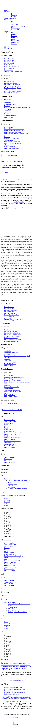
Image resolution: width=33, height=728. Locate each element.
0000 (6, 533)
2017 (6, 518)
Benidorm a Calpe (9, 60)
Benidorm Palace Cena (10, 83)
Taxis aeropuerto (12, 484)
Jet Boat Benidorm (9, 65)
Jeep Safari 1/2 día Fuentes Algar (13, 433)
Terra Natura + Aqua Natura (12, 114)
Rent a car (10, 485)
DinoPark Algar (8, 117)
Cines (5, 503)
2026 (6, 512)
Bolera (6, 498)
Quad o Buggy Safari (10, 421)
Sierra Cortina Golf (9, 457)
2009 (6, 531)
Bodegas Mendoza (9, 146)
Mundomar (7, 106)
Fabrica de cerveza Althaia (11, 148)
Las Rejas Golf (8, 460)
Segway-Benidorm (9, 442)
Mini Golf (7, 500)
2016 (6, 520)
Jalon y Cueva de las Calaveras (12, 143)
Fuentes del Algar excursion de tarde (14, 130)
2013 (6, 525)
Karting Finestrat (9, 429)
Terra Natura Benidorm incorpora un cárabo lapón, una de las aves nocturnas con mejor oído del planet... (16, 667)
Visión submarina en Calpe (11, 66)
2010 (6, 530)
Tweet (7, 172)
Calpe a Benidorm (9, 68)
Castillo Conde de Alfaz (11, 89)
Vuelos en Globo (9, 445)
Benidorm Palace (9, 81)
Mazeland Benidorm (10, 115)
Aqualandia (7, 102)
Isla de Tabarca (8, 127)
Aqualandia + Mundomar (11, 104)
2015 (6, 522)
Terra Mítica (7, 109)
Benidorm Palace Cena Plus (12, 84)
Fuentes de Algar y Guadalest (12, 132)
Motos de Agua (8, 423)
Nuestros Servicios (9, 479)
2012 (6, 526)
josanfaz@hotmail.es (19, 202)
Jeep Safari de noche (10, 439)
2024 (6, 515)
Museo (6, 505)
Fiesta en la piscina (9, 447)
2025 (6, 513)
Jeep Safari (7, 436)
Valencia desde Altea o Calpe (12, 141)
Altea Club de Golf (9, 462)
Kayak (6, 428)
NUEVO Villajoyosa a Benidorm (13, 71)
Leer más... (4, 679)
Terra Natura (7, 112)
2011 (6, 528)
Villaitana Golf (8, 459)
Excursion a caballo (9, 420)
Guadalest (7, 137)
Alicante (6, 145)
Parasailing (7, 424)
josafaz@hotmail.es (5, 281)
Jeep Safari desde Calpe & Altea (13, 437)
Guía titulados (11, 487)
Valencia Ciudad (8, 140)
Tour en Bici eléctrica (10, 444)
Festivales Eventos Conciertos (12, 91)
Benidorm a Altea (9, 63)
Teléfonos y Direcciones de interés (17, 488)
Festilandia (7, 502)
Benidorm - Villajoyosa (10, 62)
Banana (6, 426)
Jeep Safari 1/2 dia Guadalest (12, 434)
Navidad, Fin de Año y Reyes (12, 88)
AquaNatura (7, 110)
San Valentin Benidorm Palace (12, 86)
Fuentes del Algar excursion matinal (14, 129)
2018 (6, 517)
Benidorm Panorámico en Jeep (12, 441)
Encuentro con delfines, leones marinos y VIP (17, 107)
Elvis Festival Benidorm (11, 92)
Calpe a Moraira (8, 70)
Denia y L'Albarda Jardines (11, 138)
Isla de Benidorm (9, 58)
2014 (6, 523)
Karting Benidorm (9, 431)
